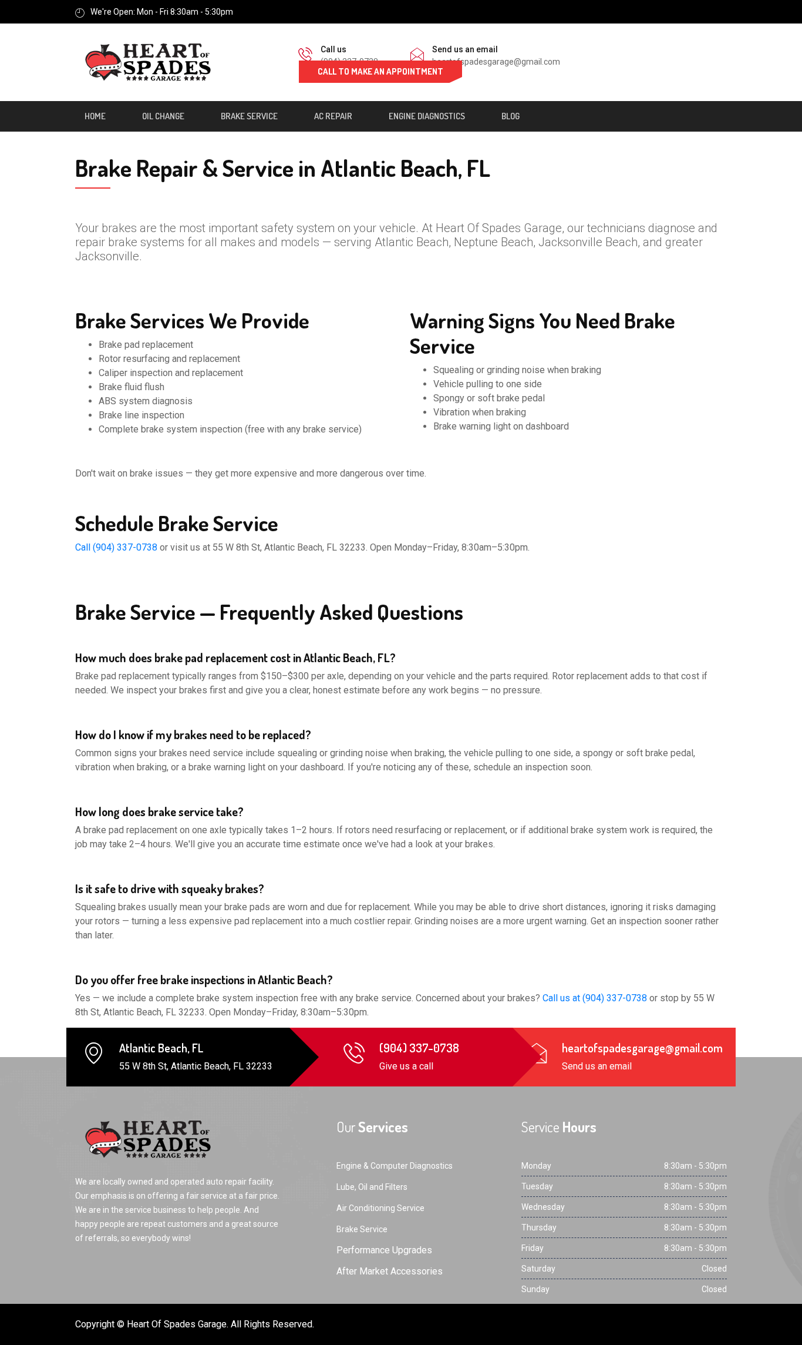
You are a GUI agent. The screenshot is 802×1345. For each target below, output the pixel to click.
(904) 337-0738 (419, 1047)
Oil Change (163, 116)
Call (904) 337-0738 (116, 547)
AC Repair (333, 116)
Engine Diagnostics (427, 116)
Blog (510, 116)
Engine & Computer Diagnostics (394, 1165)
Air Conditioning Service (380, 1208)
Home (95, 116)
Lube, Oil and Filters (371, 1187)
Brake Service (249, 116)
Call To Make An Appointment (380, 71)
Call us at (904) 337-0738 (594, 998)
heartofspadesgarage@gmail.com (496, 61)
